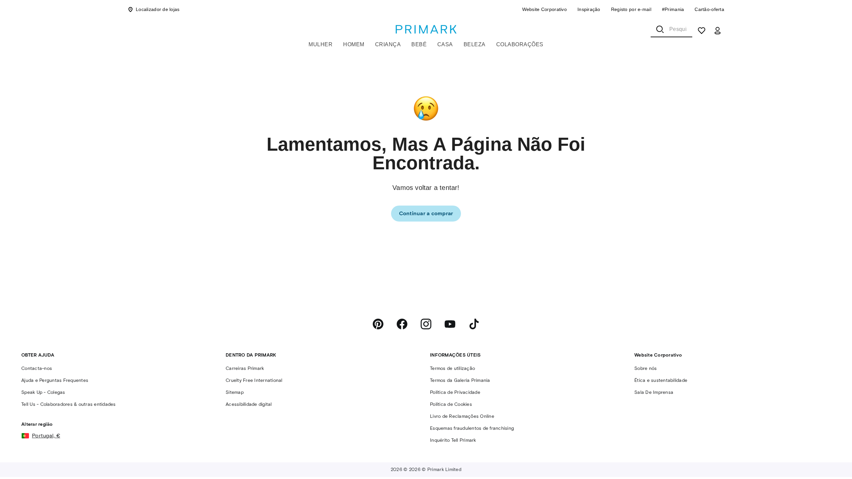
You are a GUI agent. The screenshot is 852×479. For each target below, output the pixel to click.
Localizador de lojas (158, 9)
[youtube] (450, 324)
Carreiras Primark (245, 368)
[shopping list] (701, 30)
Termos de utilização (452, 368)
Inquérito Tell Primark (453, 440)
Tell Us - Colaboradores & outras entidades (68, 404)
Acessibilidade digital (249, 404)
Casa (445, 44)
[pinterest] (378, 324)
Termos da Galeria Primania (460, 380)
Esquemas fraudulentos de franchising (472, 428)
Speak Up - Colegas (43, 392)
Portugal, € (46, 435)
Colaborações (519, 44)
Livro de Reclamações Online (462, 416)
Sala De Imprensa (653, 392)
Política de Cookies (451, 404)
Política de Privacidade (455, 392)
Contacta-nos (36, 368)
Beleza (475, 44)
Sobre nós (645, 368)
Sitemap (235, 392)
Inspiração (588, 9)
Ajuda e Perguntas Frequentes (54, 380)
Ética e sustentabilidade (660, 380)
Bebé (419, 44)
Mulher (320, 44)
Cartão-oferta (709, 9)
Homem (353, 44)
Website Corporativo (544, 9)
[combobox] (671, 29)
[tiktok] (474, 324)
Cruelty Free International (254, 380)
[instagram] (426, 324)
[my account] (717, 30)
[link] (426, 214)
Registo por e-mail (631, 9)
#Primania (673, 9)
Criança (388, 44)
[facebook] (402, 324)
